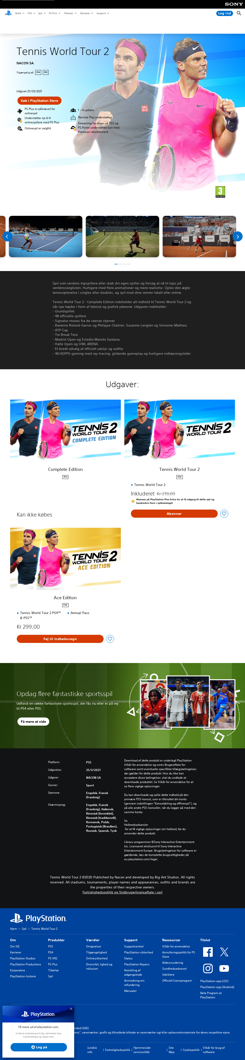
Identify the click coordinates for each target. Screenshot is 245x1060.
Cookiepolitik (191, 1050)
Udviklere (168, 975)
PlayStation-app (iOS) (214, 981)
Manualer (130, 991)
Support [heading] (130, 940)
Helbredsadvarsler (136, 825)
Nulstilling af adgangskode (133, 972)
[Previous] (7, 236)
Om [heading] (13, 940)
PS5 (30, 13)
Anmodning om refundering (134, 982)
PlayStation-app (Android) (217, 987)
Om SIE (14, 946)
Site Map (171, 1050)
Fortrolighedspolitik (117, 1050)
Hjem (13, 929)
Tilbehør (68, 13)
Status (128, 958)
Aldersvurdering (172, 963)
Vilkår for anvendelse (176, 946)
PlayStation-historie (23, 976)
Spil (40, 13)
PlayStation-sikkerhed (138, 952)
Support (101, 13)
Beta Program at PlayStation (211, 995)
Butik (18, 13)
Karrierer (15, 952)
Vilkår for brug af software (214, 1050)
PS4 (50, 952)
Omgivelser (93, 946)
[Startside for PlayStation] (8, 13)
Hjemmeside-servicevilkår (142, 1050)
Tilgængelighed (96, 952)
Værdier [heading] (93, 940)
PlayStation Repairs (137, 964)
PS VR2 (52, 958)
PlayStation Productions (25, 964)
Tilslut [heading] (205, 940)
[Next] (238, 236)
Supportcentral (134, 946)
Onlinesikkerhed (96, 958)
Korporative (17, 970)
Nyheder (84, 13)
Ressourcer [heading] (171, 940)
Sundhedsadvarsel (174, 969)
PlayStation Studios (22, 958)
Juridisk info (92, 1050)
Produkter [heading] (56, 940)
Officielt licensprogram (177, 980)
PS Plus (53, 13)
